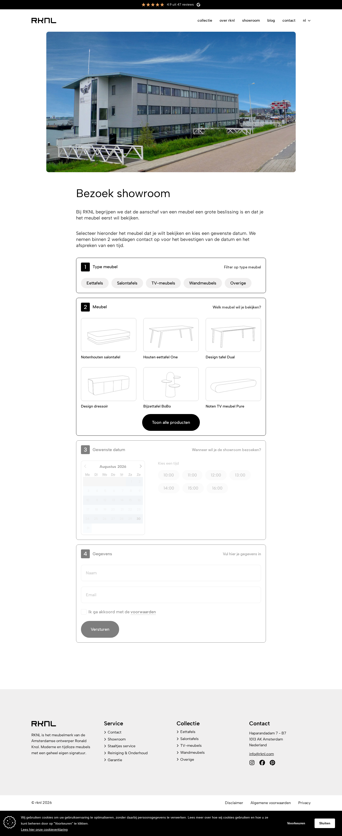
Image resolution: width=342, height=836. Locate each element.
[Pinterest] (272, 762)
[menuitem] (205, 20)
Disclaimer (234, 803)
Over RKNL (227, 20)
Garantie (115, 760)
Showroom (251, 20)
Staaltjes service (121, 746)
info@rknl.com (261, 754)
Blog (271, 20)
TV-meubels (163, 283)
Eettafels (95, 283)
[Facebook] (262, 762)
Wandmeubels (202, 283)
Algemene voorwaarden (271, 803)
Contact (288, 20)
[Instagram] (252, 762)
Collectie (205, 20)
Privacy (304, 803)
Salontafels (127, 283)
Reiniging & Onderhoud (128, 753)
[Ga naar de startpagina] (43, 20)
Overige (238, 283)
